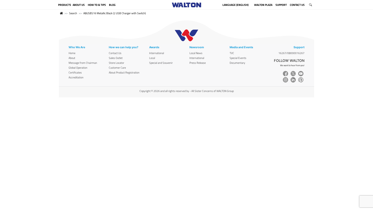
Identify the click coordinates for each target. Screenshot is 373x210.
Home (72, 53)
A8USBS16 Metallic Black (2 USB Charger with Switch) (114, 13)
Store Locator (116, 63)
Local (152, 58)
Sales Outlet (116, 58)
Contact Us (115, 53)
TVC (232, 53)
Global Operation (78, 68)
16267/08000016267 (291, 53)
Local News (195, 53)
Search (73, 13)
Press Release (197, 63)
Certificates (75, 72)
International (156, 53)
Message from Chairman (83, 63)
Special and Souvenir (161, 63)
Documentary (237, 63)
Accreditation (76, 77)
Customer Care (117, 68)
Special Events (238, 58)
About (72, 58)
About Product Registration (124, 72)
